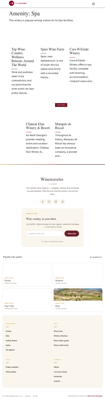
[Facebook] (42, 201)
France (8, 331)
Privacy (27, 396)
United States (11, 340)
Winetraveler (52, 179)
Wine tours (58, 331)
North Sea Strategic (94, 396)
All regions (10, 350)
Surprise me (96, 257)
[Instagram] (55, 201)
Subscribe (72, 234)
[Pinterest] (62, 201)
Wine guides (11, 372)
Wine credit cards (61, 345)
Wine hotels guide (61, 340)
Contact (57, 381)
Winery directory (61, 336)
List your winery (60, 372)
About (56, 367)
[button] (93, 3)
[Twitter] (49, 201)
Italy (7, 336)
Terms (35, 396)
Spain (8, 345)
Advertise (58, 376)
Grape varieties (12, 367)
